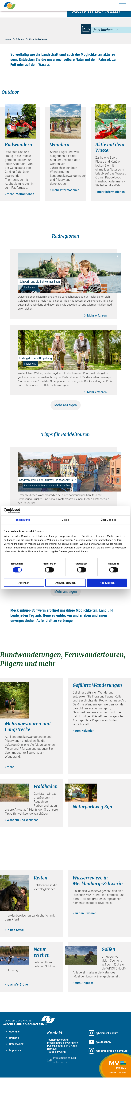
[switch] (49, 569)
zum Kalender (84, 730)
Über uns (14, 1031)
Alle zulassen (107, 582)
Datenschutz (16, 1044)
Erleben (20, 39)
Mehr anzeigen (65, 405)
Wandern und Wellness (22, 820)
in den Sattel (15, 930)
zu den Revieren (85, 913)
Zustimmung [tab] (23, 519)
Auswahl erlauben (65, 582)
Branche (14, 1037)
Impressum (15, 1050)
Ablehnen (24, 582)
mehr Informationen (20, 194)
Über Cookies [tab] (108, 519)
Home (7, 39)
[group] (65, 541)
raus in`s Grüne (17, 984)
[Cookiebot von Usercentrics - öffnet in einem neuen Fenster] (18, 510)
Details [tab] (65, 519)
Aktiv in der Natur (38, 39)
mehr (10, 767)
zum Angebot (84, 983)
